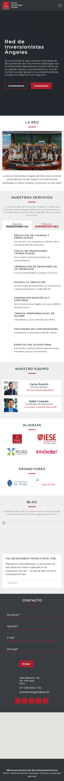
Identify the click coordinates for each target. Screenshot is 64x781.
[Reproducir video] (32, 150)
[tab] (17, 225)
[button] (32, 734)
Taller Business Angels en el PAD (30, 558)
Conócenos (41, 85)
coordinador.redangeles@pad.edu (40, 407)
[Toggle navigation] (60, 5)
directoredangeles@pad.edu (40, 390)
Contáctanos (16, 85)
